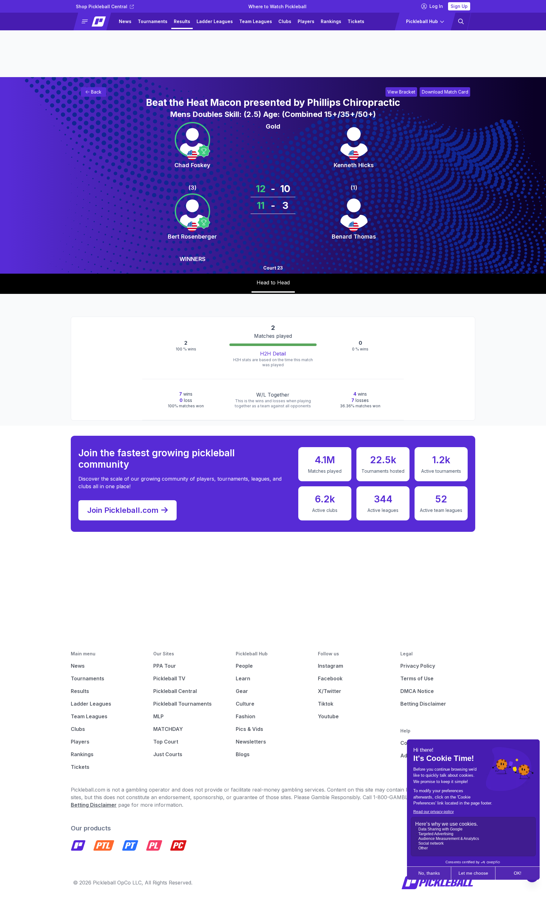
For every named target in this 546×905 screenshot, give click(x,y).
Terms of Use (417, 678)
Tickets (356, 21)
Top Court (165, 741)
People (244, 666)
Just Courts (167, 754)
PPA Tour (164, 666)
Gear (242, 691)
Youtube (328, 716)
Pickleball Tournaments (182, 704)
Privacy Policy (417, 666)
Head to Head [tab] (273, 282)
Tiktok (325, 704)
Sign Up (459, 6)
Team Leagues (255, 21)
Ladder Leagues (215, 21)
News (125, 21)
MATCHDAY (168, 729)
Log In (436, 6)
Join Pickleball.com (123, 510)
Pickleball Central (175, 691)
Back (96, 91)
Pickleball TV (169, 678)
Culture (245, 704)
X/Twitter (329, 691)
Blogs (243, 754)
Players (306, 21)
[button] (95, 21)
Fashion (245, 716)
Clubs (284, 21)
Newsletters (251, 741)
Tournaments (152, 21)
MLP (158, 716)
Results (182, 21)
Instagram (330, 666)
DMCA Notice (417, 691)
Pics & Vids (249, 729)
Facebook (330, 678)
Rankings (331, 21)
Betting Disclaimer (423, 704)
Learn (243, 678)
